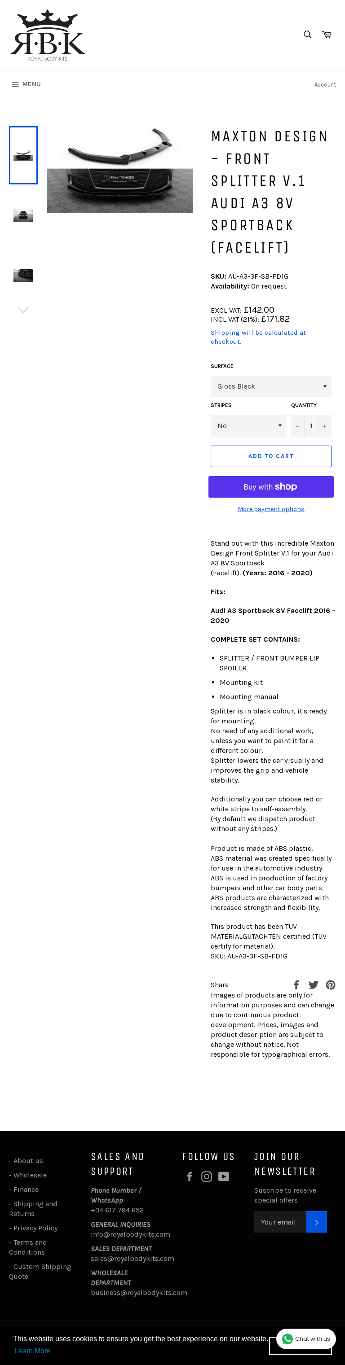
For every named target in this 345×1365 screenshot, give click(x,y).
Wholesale (31, 1175)
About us (28, 1160)
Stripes (221, 405)
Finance (26, 1189)
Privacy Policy (35, 1228)
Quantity (304, 405)
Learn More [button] (32, 1351)
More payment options (271, 509)
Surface (222, 366)
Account (325, 84)
